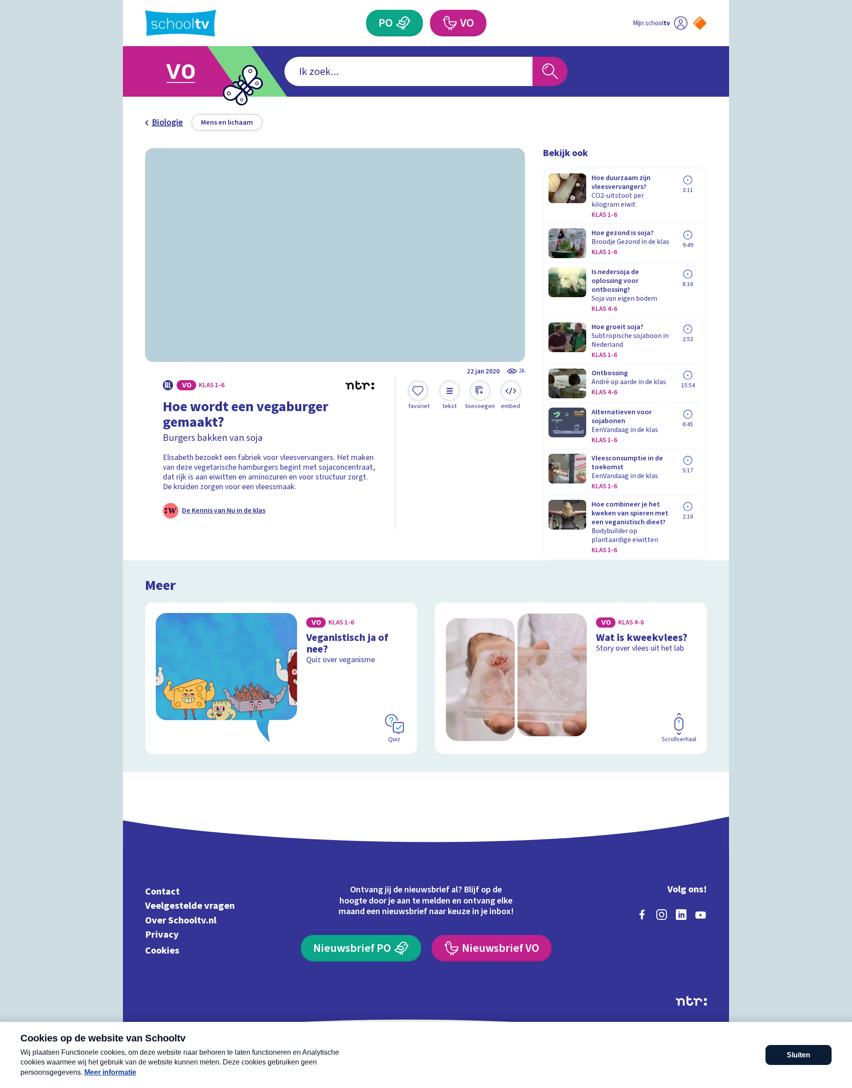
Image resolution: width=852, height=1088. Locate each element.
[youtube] (700, 914)
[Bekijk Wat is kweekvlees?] (571, 678)
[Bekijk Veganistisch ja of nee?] (281, 678)
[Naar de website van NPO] (700, 23)
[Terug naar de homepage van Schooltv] (180, 23)
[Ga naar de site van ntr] (691, 1001)
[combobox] (408, 71)
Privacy (162, 935)
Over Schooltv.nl (181, 920)
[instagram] (661, 914)
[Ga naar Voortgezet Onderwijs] (189, 71)
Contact (162, 891)
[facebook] (642, 914)
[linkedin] (681, 914)
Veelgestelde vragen (190, 906)
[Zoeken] (550, 71)
